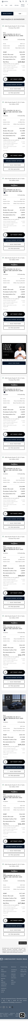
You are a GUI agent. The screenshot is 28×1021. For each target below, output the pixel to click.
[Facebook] (1, 1007)
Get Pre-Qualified (14, 92)
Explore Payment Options (14, 84)
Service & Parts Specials (13, 976)
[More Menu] (2, 5)
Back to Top (23, 943)
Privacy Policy (4, 1013)
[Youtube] (10, 1007)
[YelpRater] (12, 1007)
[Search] (23, 2)
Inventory (4, 967)
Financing (24, 967)
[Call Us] (20, 1)
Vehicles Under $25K (3, 990)
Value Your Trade (15, 88)
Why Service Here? (13, 982)
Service (13, 967)
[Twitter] (6, 1007)
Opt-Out (6, 1016)
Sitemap (5, 1014)
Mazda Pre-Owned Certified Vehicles (4, 982)
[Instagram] (4, 1007)
